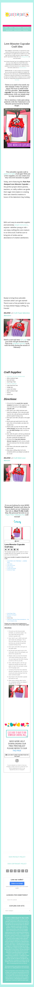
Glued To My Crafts (17, 14)
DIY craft (23, 340)
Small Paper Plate (11, 613)
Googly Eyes (10, 567)
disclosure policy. (22, 67)
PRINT (17, 541)
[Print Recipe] (17, 549)
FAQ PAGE (17, 750)
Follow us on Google (17, 883)
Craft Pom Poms (11, 565)
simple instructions (21, 225)
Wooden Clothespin (12, 383)
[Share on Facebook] (15, 549)
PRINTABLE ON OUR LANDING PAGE (16, 376)
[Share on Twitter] (9, 549)
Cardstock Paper (11, 570)
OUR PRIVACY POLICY (17, 857)
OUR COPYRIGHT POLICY (17, 864)
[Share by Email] (6, 549)
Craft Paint (9, 564)
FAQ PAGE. (17, 80)
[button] (12, 549)
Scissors (9, 616)
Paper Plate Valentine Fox (15, 515)
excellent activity (19, 343)
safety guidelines (25, 56)
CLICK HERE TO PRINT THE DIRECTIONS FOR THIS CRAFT (17, 755)
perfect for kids (9, 174)
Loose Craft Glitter (11, 568)
